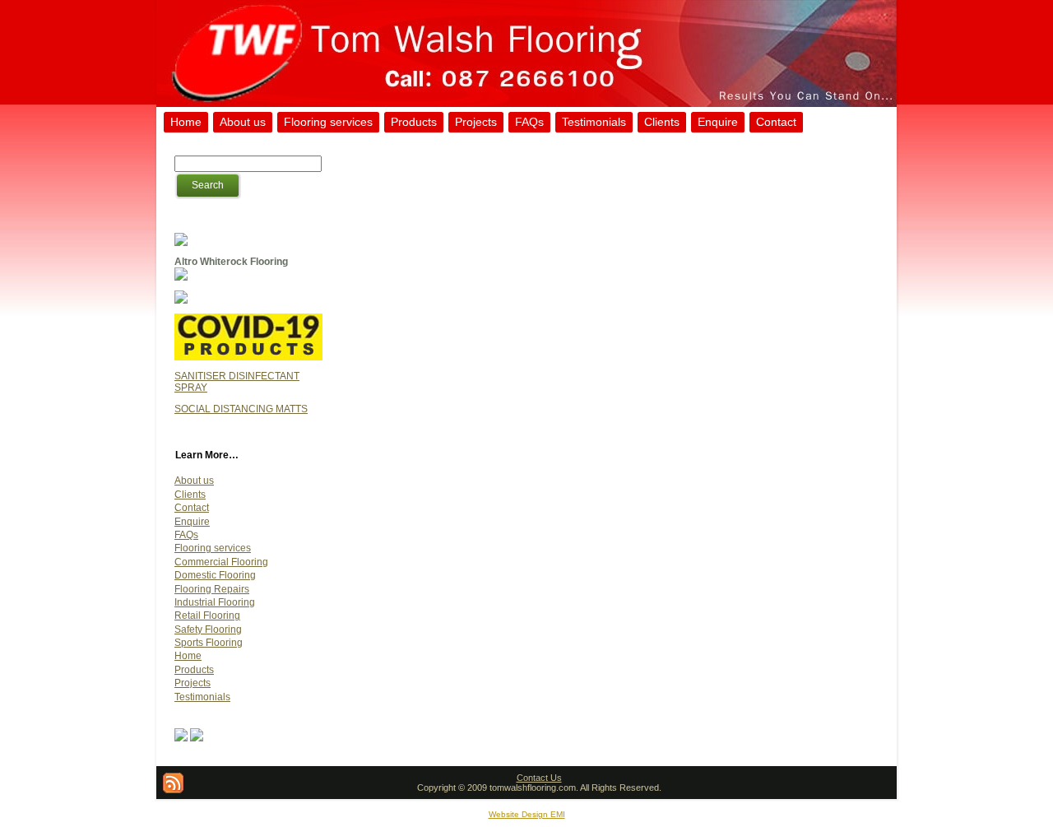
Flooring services (212, 548)
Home (188, 656)
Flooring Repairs (211, 589)
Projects (192, 683)
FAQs (186, 535)
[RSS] (173, 783)
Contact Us (539, 778)
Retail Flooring (207, 615)
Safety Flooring (208, 629)
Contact (191, 507)
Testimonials (202, 697)
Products (194, 670)
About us (194, 480)
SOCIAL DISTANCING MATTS (241, 409)
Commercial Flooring (221, 562)
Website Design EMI (527, 814)
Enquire (192, 521)
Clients (190, 494)
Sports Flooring (208, 642)
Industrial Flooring (214, 602)
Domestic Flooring (215, 575)
